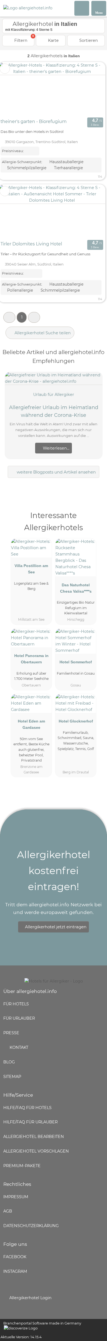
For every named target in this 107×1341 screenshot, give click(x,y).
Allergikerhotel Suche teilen (42, 332)
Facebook (14, 1256)
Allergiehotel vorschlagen (36, 1151)
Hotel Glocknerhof (76, 721)
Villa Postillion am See (31, 568)
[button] (9, 317)
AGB (7, 1211)
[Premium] (95, 520)
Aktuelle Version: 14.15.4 (21, 1337)
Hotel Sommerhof (76, 662)
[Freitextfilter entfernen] (82, 8)
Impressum (15, 1196)
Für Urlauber (19, 1018)
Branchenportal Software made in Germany (40, 1326)
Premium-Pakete (22, 1165)
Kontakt (18, 1047)
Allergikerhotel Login (30, 1297)
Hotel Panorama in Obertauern (31, 658)
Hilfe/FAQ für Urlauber (30, 1122)
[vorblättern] (91, 89)
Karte (53, 40)
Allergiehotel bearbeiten (33, 1136)
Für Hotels (16, 1003)
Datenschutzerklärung (31, 1225)
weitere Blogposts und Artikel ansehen (56, 472)
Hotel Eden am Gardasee (31, 724)
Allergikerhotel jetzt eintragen (55, 926)
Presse (11, 1032)
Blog (9, 1062)
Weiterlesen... (55, 448)
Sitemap (12, 1076)
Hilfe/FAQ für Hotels (27, 1107)
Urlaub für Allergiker (53, 394)
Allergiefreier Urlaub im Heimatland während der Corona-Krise (53, 411)
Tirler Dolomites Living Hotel (31, 244)
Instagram (15, 1271)
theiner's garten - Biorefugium (34, 121)
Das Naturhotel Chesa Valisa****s (76, 588)
